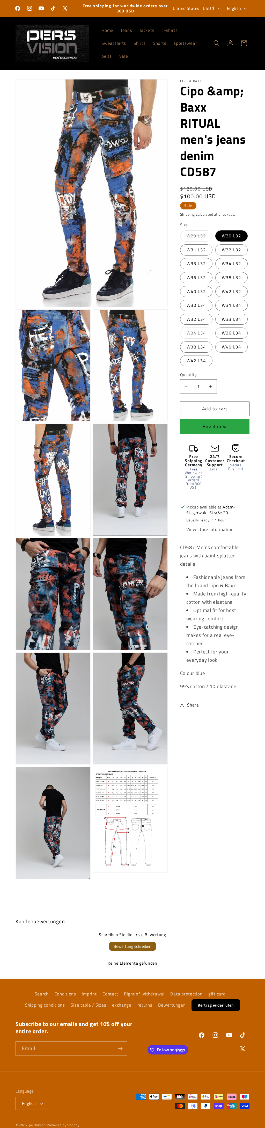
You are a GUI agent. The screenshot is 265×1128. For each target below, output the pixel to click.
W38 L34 (196, 347)
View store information (210, 529)
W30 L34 (196, 305)
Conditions (65, 994)
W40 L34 (231, 347)
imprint (89, 994)
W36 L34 (231, 333)
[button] (216, 43)
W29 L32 (199, 237)
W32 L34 (196, 319)
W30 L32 (231, 235)
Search (41, 994)
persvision (37, 1124)
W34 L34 (199, 334)
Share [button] (193, 705)
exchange (121, 1005)
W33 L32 (196, 263)
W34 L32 (231, 263)
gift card (216, 994)
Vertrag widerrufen (216, 1005)
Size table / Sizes (88, 1005)
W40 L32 (196, 291)
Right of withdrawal (144, 994)
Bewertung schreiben (132, 946)
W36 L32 (196, 277)
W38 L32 (231, 277)
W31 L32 (196, 249)
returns (144, 1005)
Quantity (188, 374)
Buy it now (215, 426)
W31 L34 (231, 305)
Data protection (186, 994)
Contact (110, 994)
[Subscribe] (120, 1048)
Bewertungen (172, 1005)
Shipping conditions (45, 1005)
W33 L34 (231, 319)
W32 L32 (231, 249)
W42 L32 (231, 291)
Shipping (187, 214)
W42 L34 (196, 360)
